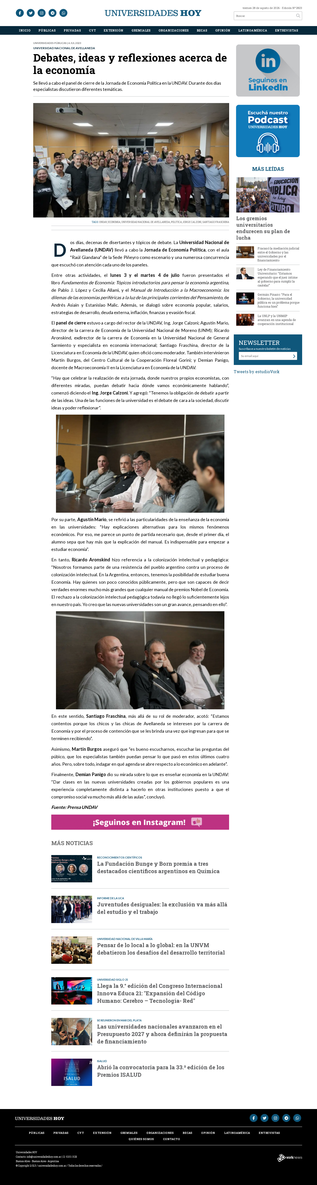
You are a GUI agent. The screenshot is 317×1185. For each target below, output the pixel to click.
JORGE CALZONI (192, 222)
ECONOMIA (114, 222)
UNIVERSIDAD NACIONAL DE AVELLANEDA (145, 222)
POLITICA (176, 222)
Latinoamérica (252, 30)
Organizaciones (173, 30)
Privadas (72, 30)
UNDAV (103, 222)
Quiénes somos (141, 1139)
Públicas (47, 30)
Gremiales (141, 30)
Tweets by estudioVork (257, 371)
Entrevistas (286, 30)
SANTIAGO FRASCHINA (215, 222)
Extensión (113, 30)
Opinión (222, 30)
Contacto (171, 1139)
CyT (92, 30)
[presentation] (42, 165)
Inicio (24, 30)
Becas (202, 30)
